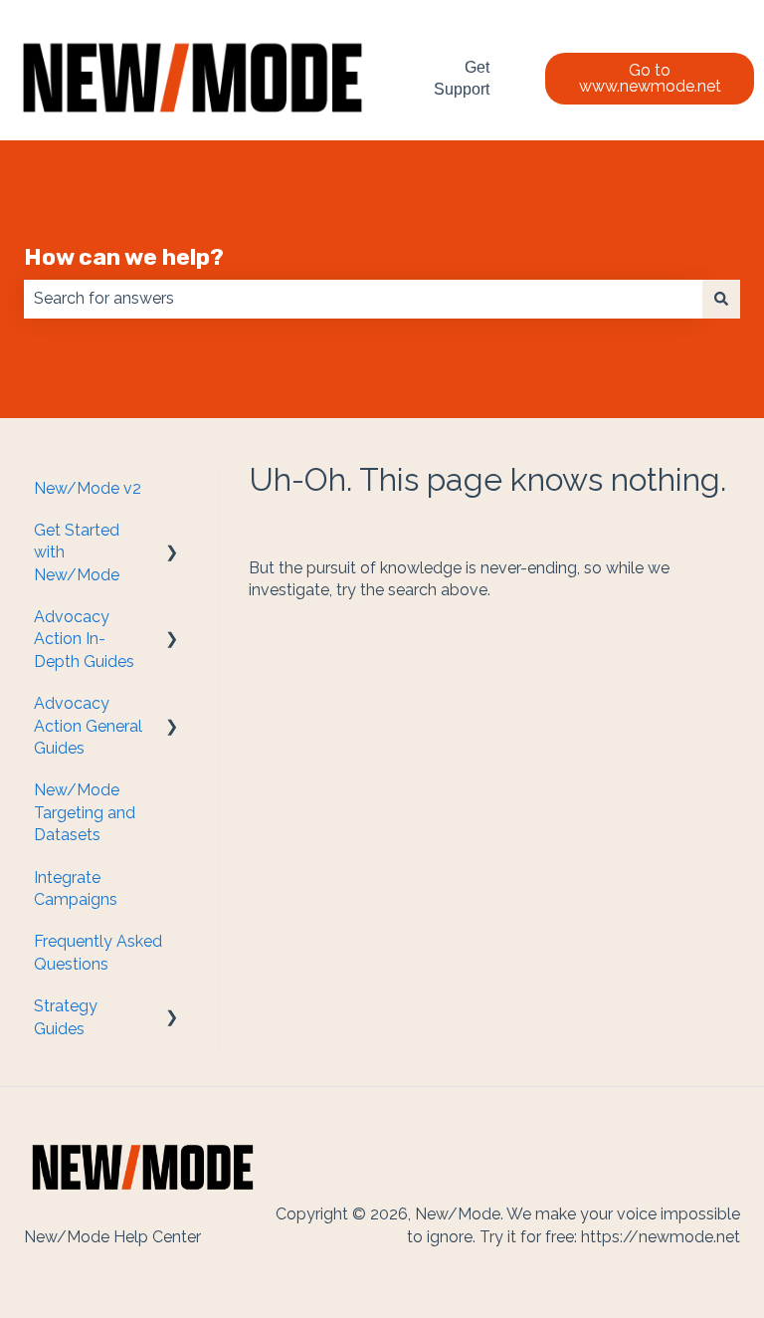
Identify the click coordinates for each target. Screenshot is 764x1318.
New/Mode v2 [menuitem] (87, 488)
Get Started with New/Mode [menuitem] (76, 552)
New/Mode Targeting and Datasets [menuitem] (84, 812)
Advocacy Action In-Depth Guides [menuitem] (84, 639)
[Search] (721, 299)
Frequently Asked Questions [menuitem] (98, 952)
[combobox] (363, 299)
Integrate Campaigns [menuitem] (75, 888)
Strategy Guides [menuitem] (65, 1016)
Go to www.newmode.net (650, 78)
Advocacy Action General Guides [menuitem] (88, 726)
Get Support (461, 78)
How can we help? (124, 257)
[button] (172, 532)
